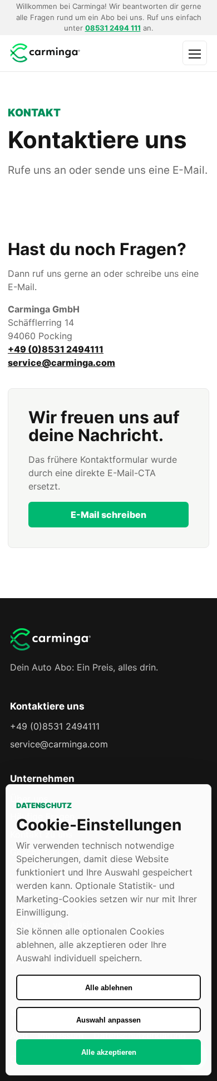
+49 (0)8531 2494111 (55, 349)
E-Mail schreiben (108, 514)
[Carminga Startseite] (67, 53)
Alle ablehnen (108, 988)
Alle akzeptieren (108, 1052)
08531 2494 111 (113, 27)
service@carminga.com (61, 362)
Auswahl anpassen (108, 1020)
